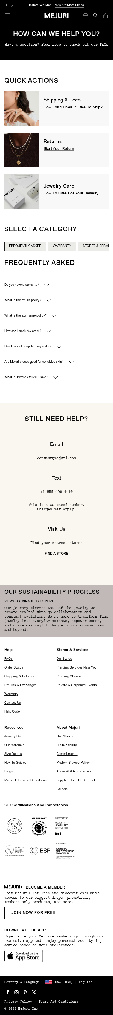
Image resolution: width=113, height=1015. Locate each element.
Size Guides (13, 754)
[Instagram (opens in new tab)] (16, 992)
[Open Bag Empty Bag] (105, 16)
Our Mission (65, 736)
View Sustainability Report (29, 601)
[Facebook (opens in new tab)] (7, 992)
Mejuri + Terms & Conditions (25, 780)
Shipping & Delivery (19, 676)
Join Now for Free (33, 913)
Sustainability (66, 745)
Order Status (13, 667)
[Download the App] (23, 956)
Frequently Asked (25, 246)
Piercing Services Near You (76, 667)
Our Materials (14, 745)
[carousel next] (12, 5)
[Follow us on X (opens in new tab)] (34, 992)
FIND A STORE (56, 553)
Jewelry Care (13, 736)
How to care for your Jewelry (71, 193)
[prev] (22, 252)
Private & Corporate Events (76, 685)
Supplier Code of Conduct (75, 780)
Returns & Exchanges (20, 685)
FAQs (8, 659)
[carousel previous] (6, 5)
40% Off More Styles (69, 5)
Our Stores (64, 659)
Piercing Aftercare (69, 676)
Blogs (8, 771)
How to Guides (15, 762)
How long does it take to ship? (73, 107)
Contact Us (12, 703)
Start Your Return (59, 149)
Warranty (62, 246)
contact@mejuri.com (56, 458)
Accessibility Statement (74, 771)
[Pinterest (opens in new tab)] (25, 992)
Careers (62, 789)
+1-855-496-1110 (56, 491)
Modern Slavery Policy (73, 762)
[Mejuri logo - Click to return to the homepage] (57, 15)
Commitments (67, 754)
